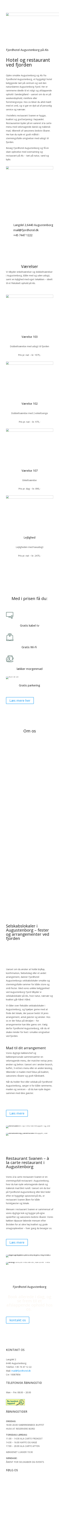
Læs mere (16, 1113)
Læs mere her (19, 700)
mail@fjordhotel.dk (21, 1370)
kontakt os (17, 1320)
